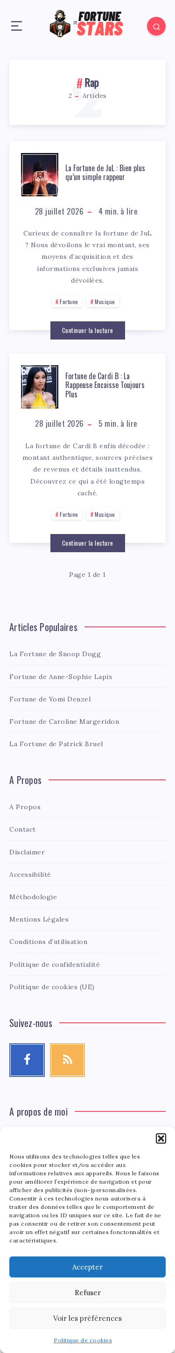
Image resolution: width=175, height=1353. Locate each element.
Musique (105, 301)
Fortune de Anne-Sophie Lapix (60, 677)
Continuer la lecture (87, 330)
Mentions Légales (39, 919)
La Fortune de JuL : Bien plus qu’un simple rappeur (105, 172)
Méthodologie (33, 897)
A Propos (25, 807)
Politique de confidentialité (54, 964)
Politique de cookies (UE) (52, 987)
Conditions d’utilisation (48, 941)
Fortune (69, 301)
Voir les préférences (87, 1318)
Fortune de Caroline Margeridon (64, 721)
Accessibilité (30, 874)
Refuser (88, 1292)
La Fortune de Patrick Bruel (56, 744)
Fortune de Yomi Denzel (50, 699)
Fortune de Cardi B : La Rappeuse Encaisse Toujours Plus (105, 384)
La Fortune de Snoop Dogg (55, 654)
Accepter (87, 1267)
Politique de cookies (83, 1340)
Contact (22, 829)
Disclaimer (27, 852)
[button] (161, 1138)
